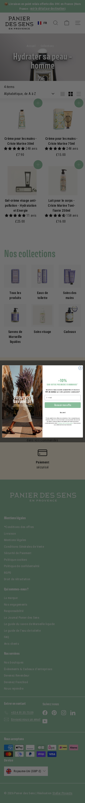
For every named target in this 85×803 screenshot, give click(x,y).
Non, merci (63, 412)
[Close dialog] (80, 368)
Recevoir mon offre (62, 405)
